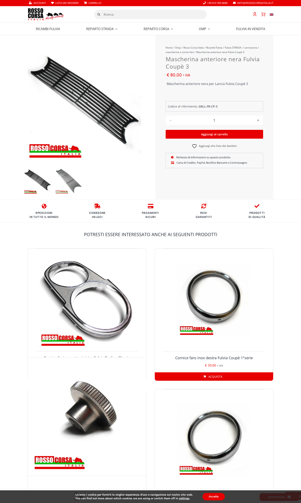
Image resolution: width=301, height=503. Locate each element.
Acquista (215, 376)
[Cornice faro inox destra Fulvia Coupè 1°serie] (214, 300)
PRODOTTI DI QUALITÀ (257, 215)
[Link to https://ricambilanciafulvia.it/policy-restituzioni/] (203, 206)
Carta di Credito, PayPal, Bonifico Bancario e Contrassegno (211, 162)
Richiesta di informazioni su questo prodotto (203, 157)
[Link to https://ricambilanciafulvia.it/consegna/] (44, 206)
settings (184, 498)
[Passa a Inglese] (269, 14)
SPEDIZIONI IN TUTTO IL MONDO (44, 215)
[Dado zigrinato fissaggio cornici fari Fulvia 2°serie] (87, 416)
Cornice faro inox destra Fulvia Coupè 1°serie (214, 357)
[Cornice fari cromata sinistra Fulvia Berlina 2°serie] (87, 300)
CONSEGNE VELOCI (97, 215)
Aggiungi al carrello (214, 134)
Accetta (214, 496)
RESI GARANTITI (204, 215)
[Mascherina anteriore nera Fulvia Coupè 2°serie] (84, 102)
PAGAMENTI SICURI (150, 215)
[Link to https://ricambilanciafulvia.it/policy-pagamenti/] (150, 206)
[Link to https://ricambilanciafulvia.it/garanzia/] (257, 206)
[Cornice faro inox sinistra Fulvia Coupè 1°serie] (214, 440)
